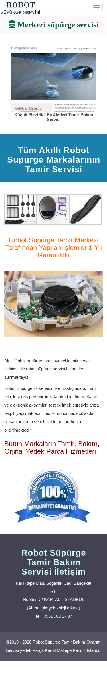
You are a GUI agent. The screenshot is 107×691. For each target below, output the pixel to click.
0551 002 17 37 (58, 616)
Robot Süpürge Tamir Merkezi (53, 240)
